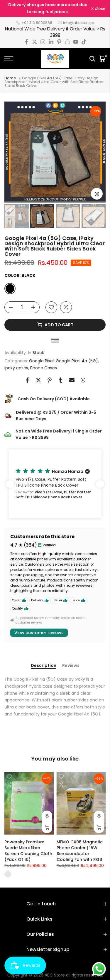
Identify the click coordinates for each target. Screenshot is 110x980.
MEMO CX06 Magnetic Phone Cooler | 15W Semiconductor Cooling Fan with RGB (80, 850)
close (100, 8)
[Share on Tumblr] (60, 380)
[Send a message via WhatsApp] (99, 969)
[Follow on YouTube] (75, 41)
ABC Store (55, 975)
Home (10, 78)
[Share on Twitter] (38, 380)
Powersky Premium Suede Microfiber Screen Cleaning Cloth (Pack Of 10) (28, 850)
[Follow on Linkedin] (51, 41)
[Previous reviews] (10, 484)
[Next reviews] (100, 484)
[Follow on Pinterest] (59, 41)
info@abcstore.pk (78, 22)
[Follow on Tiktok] (84, 41)
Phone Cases (43, 368)
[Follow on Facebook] (26, 41)
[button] (55, 483)
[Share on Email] (72, 380)
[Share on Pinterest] (49, 380)
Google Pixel (41, 361)
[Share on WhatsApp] (83, 380)
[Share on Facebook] (27, 380)
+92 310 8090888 (36, 22)
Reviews (70, 665)
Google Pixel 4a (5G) (77, 361)
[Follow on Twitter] (34, 41)
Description (43, 665)
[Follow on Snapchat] (67, 41)
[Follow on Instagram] (42, 41)
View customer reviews (39, 633)
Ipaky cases (16, 368)
